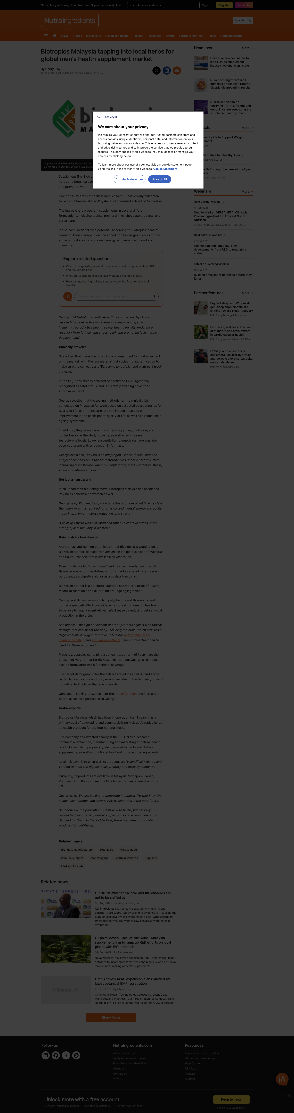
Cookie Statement (165, 168)
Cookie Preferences (130, 179)
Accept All (159, 179)
